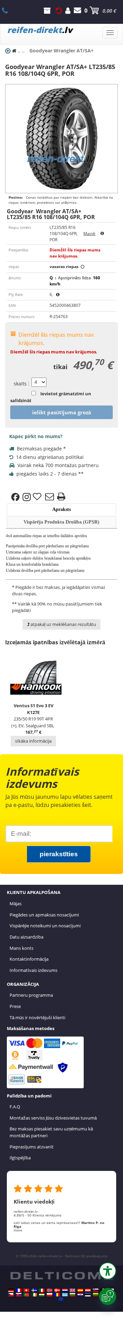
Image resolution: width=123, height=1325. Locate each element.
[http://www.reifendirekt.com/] (61, 1299)
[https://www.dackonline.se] (34, 1290)
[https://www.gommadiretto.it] (41, 1290)
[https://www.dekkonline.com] (49, 1290)
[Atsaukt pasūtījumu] (59, 10)
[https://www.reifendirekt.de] (11, 1290)
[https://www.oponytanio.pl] (49, 1294)
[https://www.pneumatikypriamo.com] (19, 1294)
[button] (107, 1270)
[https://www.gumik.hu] (41, 1294)
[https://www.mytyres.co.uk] (72, 1290)
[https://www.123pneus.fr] (19, 1290)
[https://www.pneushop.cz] (11, 1294)
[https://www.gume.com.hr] (80, 1294)
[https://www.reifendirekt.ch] (26, 1290)
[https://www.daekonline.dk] (57, 1290)
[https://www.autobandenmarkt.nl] (65, 1290)
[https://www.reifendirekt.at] (88, 1290)
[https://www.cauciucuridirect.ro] (57, 1294)
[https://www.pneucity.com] (26, 1294)
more (18, 1230)
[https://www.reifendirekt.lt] (95, 1294)
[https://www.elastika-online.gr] (65, 1294)
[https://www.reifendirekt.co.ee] (88, 1294)
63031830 (9, 10)
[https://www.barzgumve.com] (72, 1294)
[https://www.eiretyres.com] (34, 1294)
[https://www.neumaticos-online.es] (80, 1290)
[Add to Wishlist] (38, 497)
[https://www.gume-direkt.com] (95, 1290)
